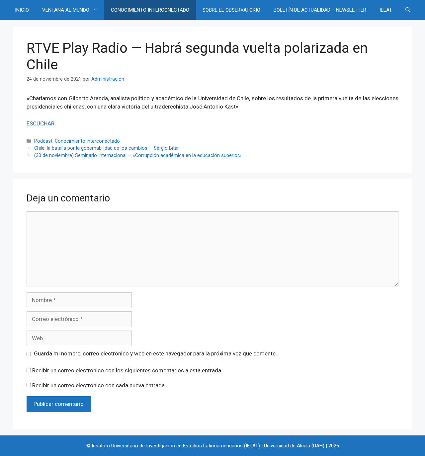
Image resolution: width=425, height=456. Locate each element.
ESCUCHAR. (41, 123)
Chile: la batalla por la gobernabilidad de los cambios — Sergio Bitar (106, 148)
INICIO (22, 10)
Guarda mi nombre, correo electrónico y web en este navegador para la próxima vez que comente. (155, 353)
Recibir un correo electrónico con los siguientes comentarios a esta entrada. (127, 370)
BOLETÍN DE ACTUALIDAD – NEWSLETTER (320, 10)
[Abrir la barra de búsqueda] (408, 10)
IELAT (386, 10)
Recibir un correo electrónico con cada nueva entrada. (99, 385)
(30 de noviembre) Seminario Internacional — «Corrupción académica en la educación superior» (137, 155)
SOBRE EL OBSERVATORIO (231, 10)
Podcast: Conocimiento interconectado (77, 141)
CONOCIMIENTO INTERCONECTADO (150, 10)
